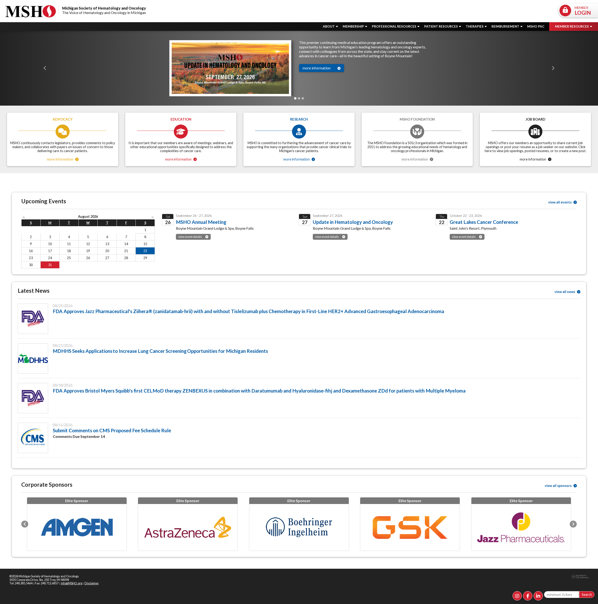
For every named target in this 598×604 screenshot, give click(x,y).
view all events (560, 202)
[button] (45, 68)
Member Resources (572, 26)
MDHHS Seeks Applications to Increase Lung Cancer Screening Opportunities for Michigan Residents (160, 351)
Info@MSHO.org (71, 586)
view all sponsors (558, 486)
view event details (190, 237)
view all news (565, 292)
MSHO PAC (536, 26)
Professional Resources (394, 26)
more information (317, 68)
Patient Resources (441, 26)
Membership (354, 26)
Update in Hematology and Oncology (353, 222)
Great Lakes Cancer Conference (484, 222)
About (329, 26)
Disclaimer (92, 586)
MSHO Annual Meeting (201, 222)
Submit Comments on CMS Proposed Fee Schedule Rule (112, 430)
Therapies (475, 26)
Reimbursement (505, 26)
